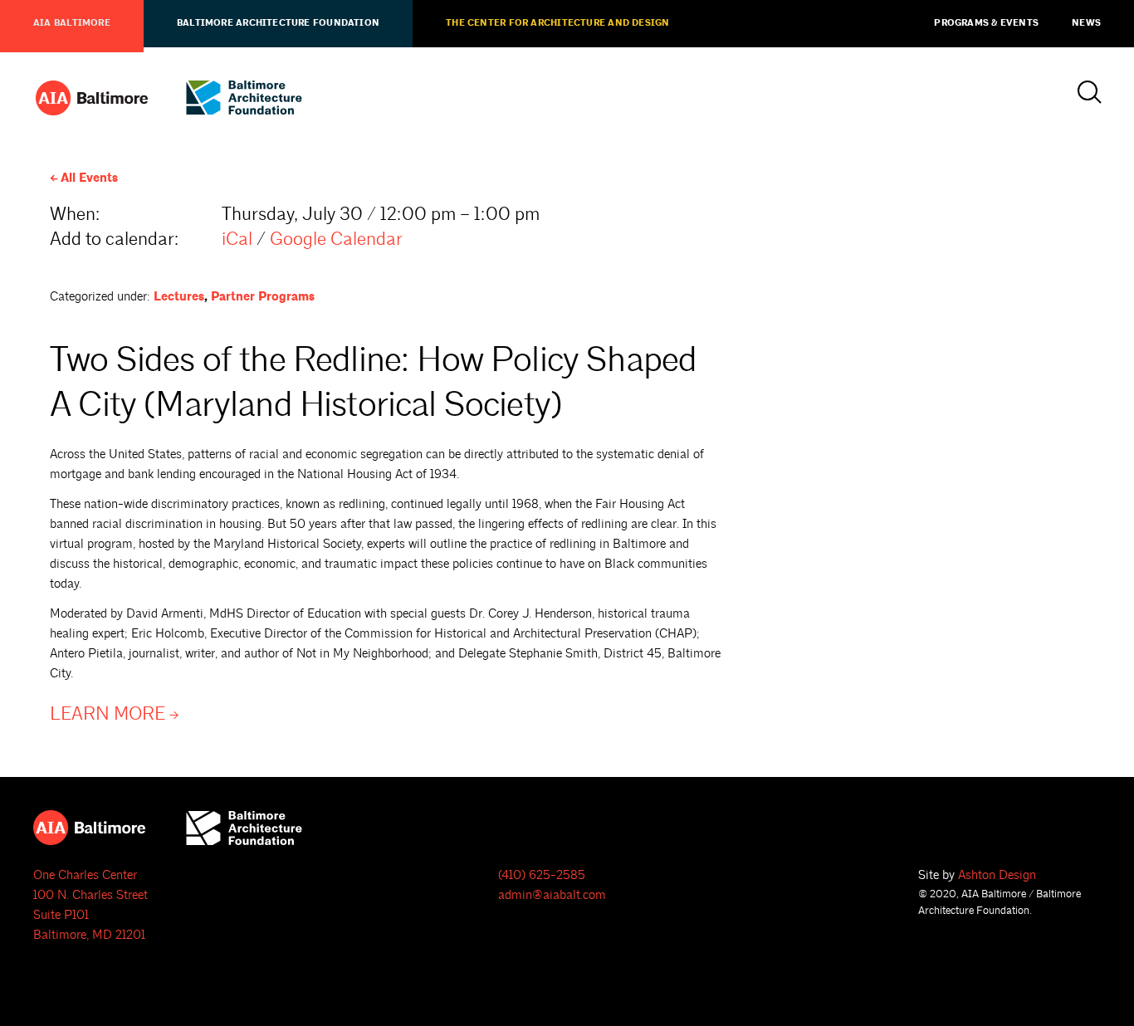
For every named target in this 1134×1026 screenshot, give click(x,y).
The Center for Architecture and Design (557, 23)
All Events (89, 178)
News (1086, 23)
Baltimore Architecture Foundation (278, 23)
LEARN (107, 714)
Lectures (179, 297)
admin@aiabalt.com (552, 895)
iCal (237, 239)
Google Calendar (336, 239)
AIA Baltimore (71, 23)
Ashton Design (997, 875)
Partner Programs (263, 297)
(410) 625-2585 (541, 875)
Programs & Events (986, 23)
